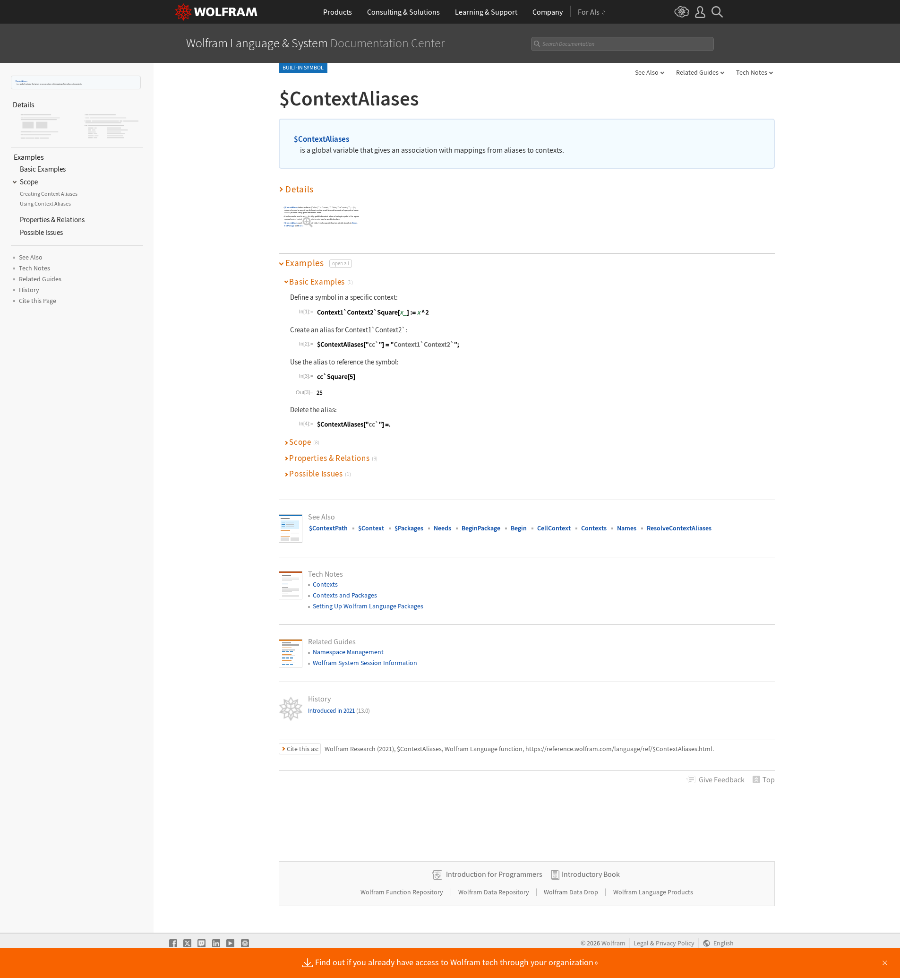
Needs (354, 223)
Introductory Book (591, 874)
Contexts (594, 528)
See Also (647, 72)
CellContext (554, 528)
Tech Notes (751, 72)
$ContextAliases (21, 81)
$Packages (408, 528)
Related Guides (697, 72)
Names (626, 528)
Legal (641, 943)
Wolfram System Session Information (365, 662)
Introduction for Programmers (494, 874)
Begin (519, 528)
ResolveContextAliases (679, 528)
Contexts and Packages (345, 595)
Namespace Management (348, 652)
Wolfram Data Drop (572, 892)
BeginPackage (481, 528)
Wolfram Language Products (653, 892)
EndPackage (289, 226)
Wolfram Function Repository (402, 892)
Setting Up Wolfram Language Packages (368, 606)
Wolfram (613, 943)
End (299, 226)
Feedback (722, 779)
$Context (371, 528)
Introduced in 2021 (339, 711)
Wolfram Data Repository (494, 892)
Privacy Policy (675, 943)
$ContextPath (328, 528)
